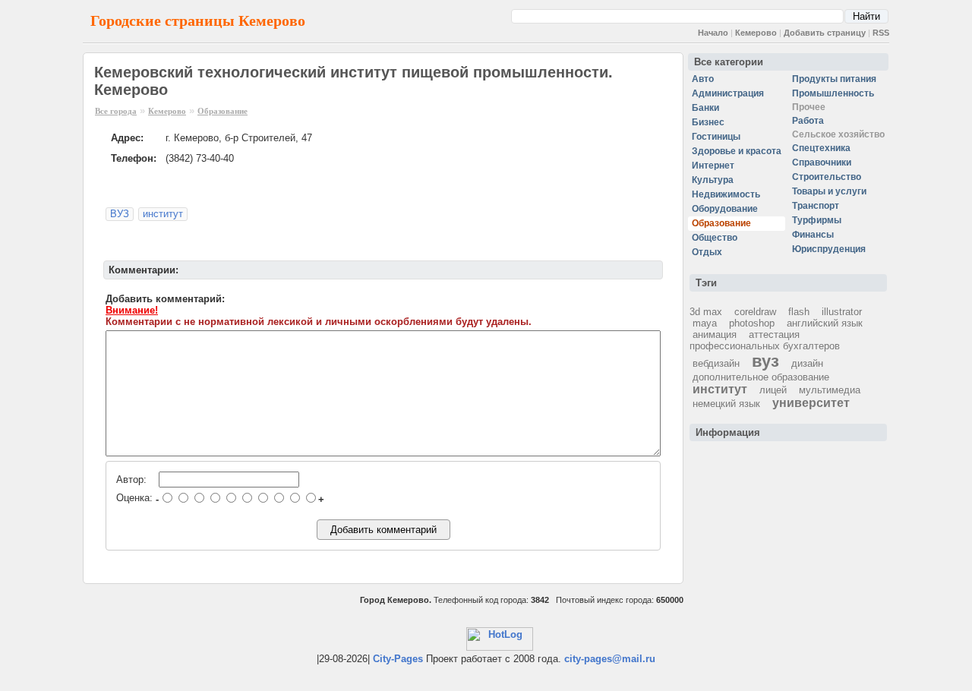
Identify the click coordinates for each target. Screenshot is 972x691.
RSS (881, 32)
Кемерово (756, 32)
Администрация (728, 93)
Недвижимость (726, 194)
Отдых (707, 252)
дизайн (807, 363)
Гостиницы (716, 136)
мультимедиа (829, 390)
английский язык (825, 323)
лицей (773, 390)
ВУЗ (119, 213)
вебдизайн (716, 363)
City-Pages (398, 658)
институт (163, 213)
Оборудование (725, 209)
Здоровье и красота (736, 151)
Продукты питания (834, 79)
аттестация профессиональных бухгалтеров (765, 340)
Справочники (821, 162)
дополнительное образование (761, 377)
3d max (706, 311)
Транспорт (815, 205)
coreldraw (755, 311)
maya (705, 323)
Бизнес (708, 122)
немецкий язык (726, 403)
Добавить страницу (825, 32)
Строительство (826, 177)
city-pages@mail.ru (609, 658)
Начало (713, 32)
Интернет (713, 165)
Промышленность (833, 93)
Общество (714, 237)
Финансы (813, 234)
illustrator (842, 311)
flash (798, 311)
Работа (808, 120)
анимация (715, 334)
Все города (116, 110)
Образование (222, 110)
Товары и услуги (829, 191)
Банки (705, 108)
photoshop (752, 323)
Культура (713, 180)
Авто (703, 79)
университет (811, 402)
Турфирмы (816, 220)
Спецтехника (821, 148)
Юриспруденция (829, 249)
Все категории (728, 62)
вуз (765, 361)
